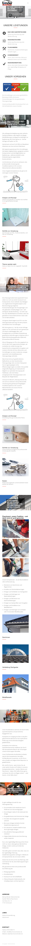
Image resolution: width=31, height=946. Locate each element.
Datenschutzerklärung (8, 915)
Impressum (5, 917)
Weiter (29, 12)
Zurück (1, 12)
